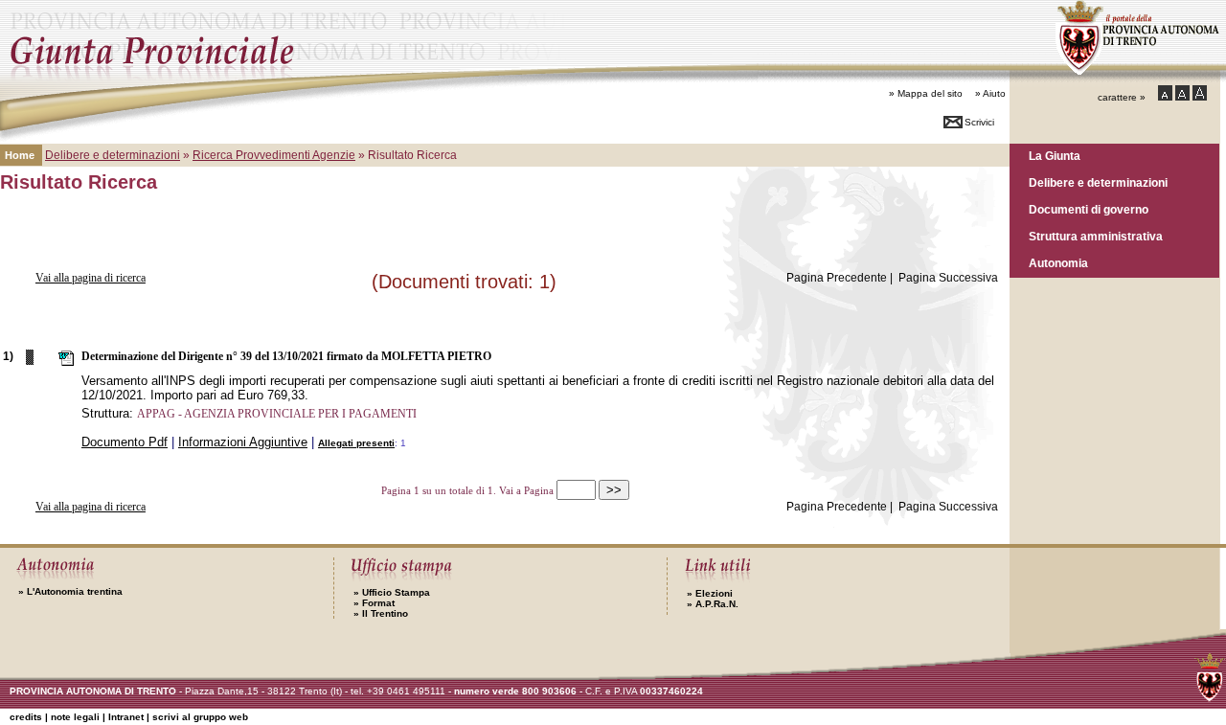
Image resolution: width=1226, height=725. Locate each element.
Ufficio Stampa (391, 592)
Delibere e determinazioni (1098, 182)
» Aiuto (990, 93)
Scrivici (979, 122)
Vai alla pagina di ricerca (90, 277)
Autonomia (1058, 263)
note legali (75, 717)
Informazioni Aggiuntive (242, 442)
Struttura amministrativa (1096, 236)
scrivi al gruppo (200, 717)
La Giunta (1054, 155)
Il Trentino (380, 613)
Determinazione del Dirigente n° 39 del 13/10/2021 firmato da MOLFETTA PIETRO (286, 356)
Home (19, 155)
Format (374, 603)
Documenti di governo (1088, 209)
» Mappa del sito (926, 93)
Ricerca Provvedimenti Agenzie (274, 155)
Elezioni (710, 593)
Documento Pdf (124, 442)
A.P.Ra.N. (712, 604)
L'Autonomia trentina (70, 591)
